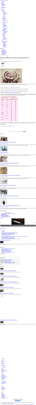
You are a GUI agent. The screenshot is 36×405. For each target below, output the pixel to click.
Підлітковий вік (5, 25)
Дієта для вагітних (4, 382)
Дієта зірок (3, 383)
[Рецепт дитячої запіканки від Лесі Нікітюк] (1, 291)
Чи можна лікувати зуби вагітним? (5, 216)
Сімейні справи (2, 143)
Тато (3, 12)
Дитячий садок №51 (6, 260)
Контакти (3, 3)
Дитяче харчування (4, 53)
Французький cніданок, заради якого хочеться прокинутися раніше (10, 232)
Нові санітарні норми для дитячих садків (6, 249)
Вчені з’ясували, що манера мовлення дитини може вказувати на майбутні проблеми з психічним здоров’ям (15, 236)
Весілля (4, 16)
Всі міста (1, 264)
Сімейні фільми (3, 365)
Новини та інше (4, 42)
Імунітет (4, 37)
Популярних (3, 230)
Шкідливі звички (5, 38)
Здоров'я (3, 389)
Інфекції (4, 35)
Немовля (4, 24)
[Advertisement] (5, 308)
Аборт (4, 15)
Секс (3, 17)
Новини (3, 392)
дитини (12, 402)
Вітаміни (4, 36)
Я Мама (4, 11)
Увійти (2, 6)
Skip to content (6, 0)
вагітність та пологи (6, 402)
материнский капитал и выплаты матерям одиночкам (8, 213)
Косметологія (4, 13)
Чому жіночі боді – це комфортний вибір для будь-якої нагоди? (10, 205)
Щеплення (4, 34)
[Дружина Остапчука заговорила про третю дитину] (1, 269)
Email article (3, 65)
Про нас (3, 2)
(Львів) (11, 259)
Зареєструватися (4, 7)
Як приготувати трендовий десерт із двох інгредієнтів (8, 237)
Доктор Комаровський (5, 41)
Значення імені (5, 45)
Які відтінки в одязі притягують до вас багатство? (8, 142)
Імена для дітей (3, 50)
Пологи (4, 21)
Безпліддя (3, 371)
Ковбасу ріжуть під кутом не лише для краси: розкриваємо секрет (9, 233)
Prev (2, 295)
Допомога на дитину (3, 214)
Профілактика (3, 387)
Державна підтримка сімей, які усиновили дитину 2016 (8, 248)
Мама (1, 186)
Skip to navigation (2, 0)
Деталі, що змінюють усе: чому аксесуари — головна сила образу (10, 175)
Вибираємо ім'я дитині (6, 26)
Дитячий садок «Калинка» (7, 259)
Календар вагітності (5, 20)
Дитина (3, 23)
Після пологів (28, 402)
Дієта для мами (5, 32)
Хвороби (3, 33)
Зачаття (4, 19)
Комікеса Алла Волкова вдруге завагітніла (6, 287)
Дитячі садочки (3, 49)
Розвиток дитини (5, 28)
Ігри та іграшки (5, 29)
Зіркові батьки (5, 44)
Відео (2, 40)
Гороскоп (4, 46)
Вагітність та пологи (4, 18)
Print (2, 66)
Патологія (4, 39)
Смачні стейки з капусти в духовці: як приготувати (8, 234)
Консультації (4, 43)
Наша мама (3, 10)
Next (2, 296)
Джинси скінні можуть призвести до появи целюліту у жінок (9, 195)
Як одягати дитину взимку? (4, 152)
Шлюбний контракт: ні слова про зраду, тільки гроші (8, 252)
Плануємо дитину (4, 361)
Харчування (3, 30)
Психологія (3, 363)
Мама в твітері (3, 5)
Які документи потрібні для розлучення (6, 251)
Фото (2, 393)
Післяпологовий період (6, 22)
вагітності (18, 402)
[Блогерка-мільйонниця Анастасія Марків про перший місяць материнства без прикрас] (1, 280)
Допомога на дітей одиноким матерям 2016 (7, 250)
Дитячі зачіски (3, 54)
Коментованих (3, 231)
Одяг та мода (10, 61)
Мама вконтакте (4, 4)
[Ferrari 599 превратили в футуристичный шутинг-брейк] (18, 221)
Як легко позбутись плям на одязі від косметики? (7, 185)
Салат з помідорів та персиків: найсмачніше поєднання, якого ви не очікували (11, 238)
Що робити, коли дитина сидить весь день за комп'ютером (13, 92)
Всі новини (3, 1)
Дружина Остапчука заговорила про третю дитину (8, 270)
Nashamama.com (12, 404)
